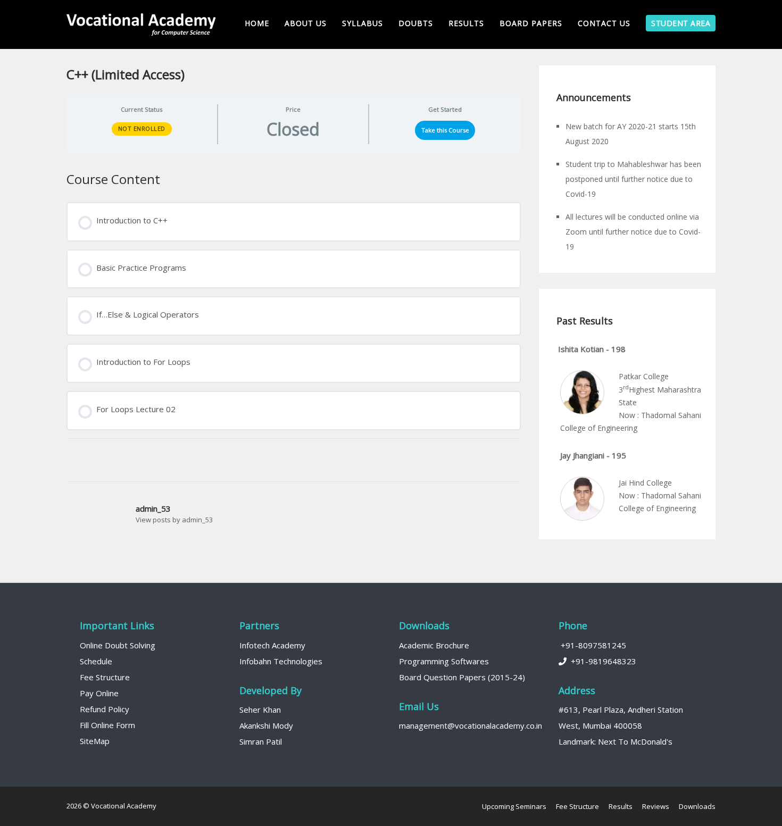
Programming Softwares (444, 661)
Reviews (655, 806)
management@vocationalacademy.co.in (470, 725)
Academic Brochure (434, 645)
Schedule (96, 661)
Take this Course (445, 130)
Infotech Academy (272, 645)
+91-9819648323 (601, 661)
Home (257, 23)
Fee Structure (105, 677)
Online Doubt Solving (117, 645)
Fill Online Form (107, 725)
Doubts (415, 23)
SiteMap (95, 741)
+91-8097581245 (592, 645)
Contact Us (604, 23)
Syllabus (362, 23)
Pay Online (99, 693)
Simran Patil (260, 741)
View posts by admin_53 (174, 519)
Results (466, 23)
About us (306, 23)
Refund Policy (104, 709)
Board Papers (531, 23)
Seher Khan (260, 709)
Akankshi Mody (266, 725)
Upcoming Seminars (514, 806)
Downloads (697, 806)
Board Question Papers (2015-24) (462, 677)
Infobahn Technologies (280, 661)
